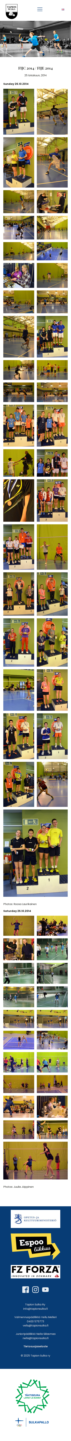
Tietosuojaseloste (35, 1346)
